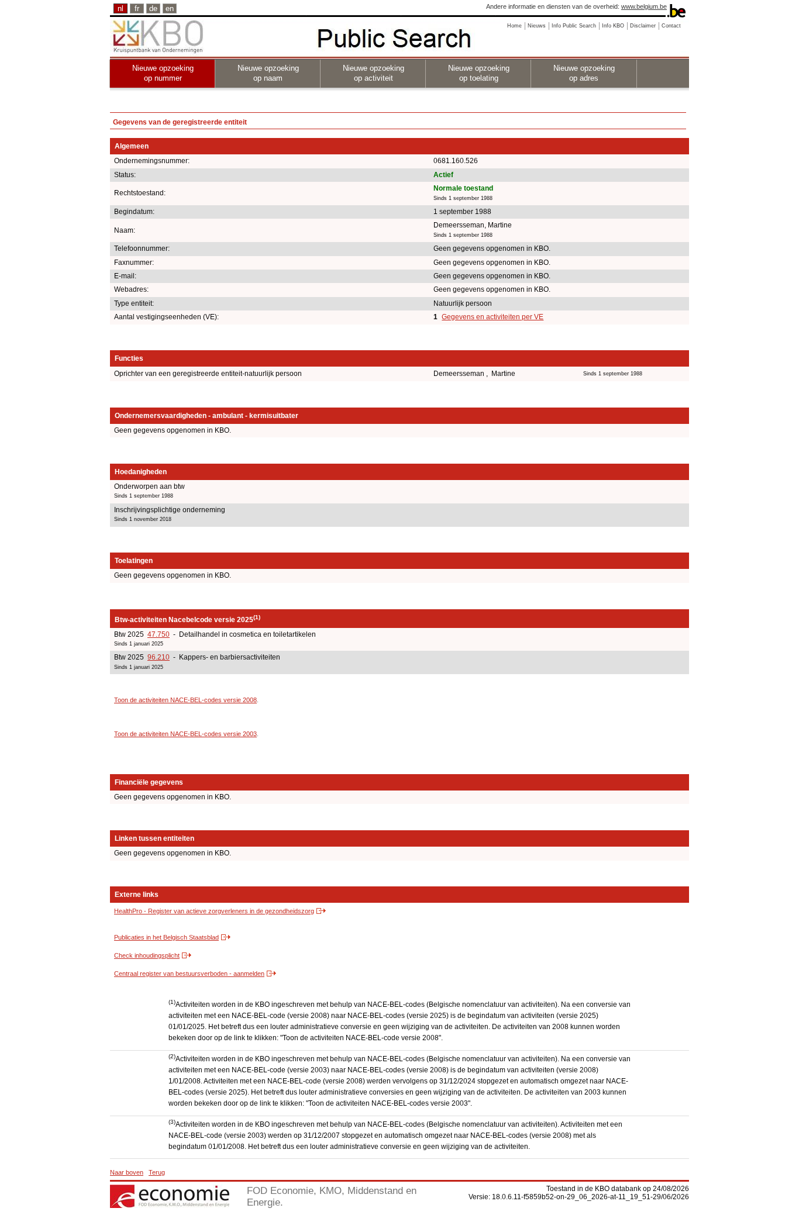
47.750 (158, 634)
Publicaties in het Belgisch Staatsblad (166, 937)
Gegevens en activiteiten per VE (492, 317)
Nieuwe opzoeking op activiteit (373, 73)
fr (137, 8)
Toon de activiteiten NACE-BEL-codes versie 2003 (185, 733)
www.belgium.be (644, 6)
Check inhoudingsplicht (147, 955)
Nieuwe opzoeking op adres (584, 73)
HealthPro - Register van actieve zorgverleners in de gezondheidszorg (214, 910)
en (170, 8)
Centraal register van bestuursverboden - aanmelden (189, 973)
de (153, 8)
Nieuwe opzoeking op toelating (478, 73)
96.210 (158, 657)
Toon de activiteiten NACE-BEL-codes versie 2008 (185, 699)
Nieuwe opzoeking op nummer (163, 73)
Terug (157, 1172)
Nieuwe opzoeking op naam (268, 73)
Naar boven (126, 1172)
